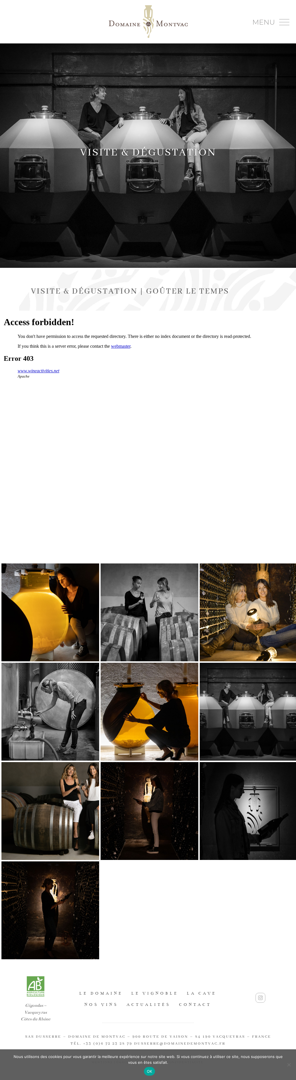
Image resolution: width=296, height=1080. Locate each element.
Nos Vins (101, 1004)
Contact (195, 1004)
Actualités (149, 1004)
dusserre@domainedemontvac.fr (179, 1043)
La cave (202, 993)
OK (149, 1071)
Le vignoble (154, 993)
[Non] (289, 1065)
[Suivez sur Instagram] (260, 998)
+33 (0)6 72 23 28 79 (107, 1043)
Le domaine (101, 993)
